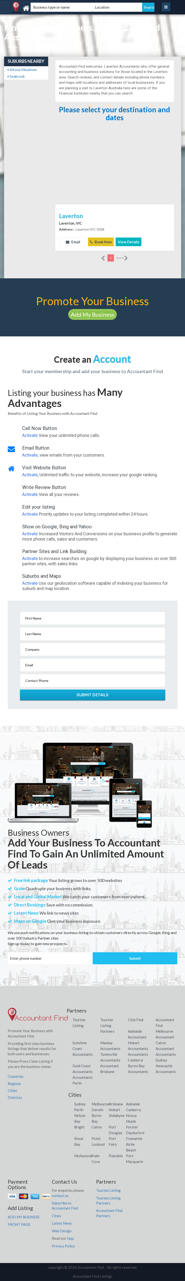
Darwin (97, 1110)
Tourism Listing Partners (107, 1025)
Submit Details (93, 694)
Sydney (80, 1104)
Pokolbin (116, 1156)
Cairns (97, 1127)
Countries (16, 1076)
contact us (60, 1195)
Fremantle (134, 1138)
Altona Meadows (23, 69)
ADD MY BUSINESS (24, 1217)
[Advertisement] (114, 167)
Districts (15, 1097)
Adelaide (133, 1104)
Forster (132, 1127)
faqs (70, 1238)
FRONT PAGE (19, 1224)
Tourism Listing (108, 1190)
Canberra (133, 1110)
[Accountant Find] (36, 8)
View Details (128, 242)
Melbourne (100, 1104)
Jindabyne (117, 1115)
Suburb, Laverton (35, 47)
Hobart (114, 1110)
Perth (78, 1110)
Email (75, 242)
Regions (14, 1083)
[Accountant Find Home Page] (38, 1016)
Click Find (135, 1020)
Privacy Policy (63, 1246)
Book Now (103, 242)
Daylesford (135, 1133)
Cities (12, 1090)
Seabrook (17, 76)
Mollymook (83, 1156)
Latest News (62, 1223)
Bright (79, 1127)
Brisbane (116, 1104)
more (120, 258)
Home (12, 47)
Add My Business (92, 314)
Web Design (62, 1231)
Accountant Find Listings (92, 1276)
